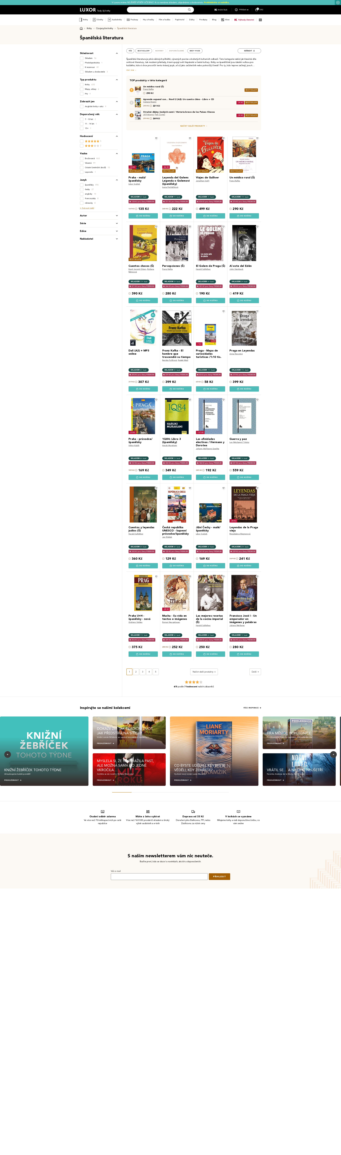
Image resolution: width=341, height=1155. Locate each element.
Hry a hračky (148, 20)
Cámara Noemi (149, 102)
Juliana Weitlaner (237, 625)
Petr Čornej (160, 114)
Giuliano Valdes (135, 622)
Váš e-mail (116, 871)
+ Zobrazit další (87, 208)
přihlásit (219, 876)
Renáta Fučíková (169, 360)
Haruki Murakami (169, 445)
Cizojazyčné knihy (104, 28)
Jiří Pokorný (148, 114)
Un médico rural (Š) (153, 86)
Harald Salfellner (203, 269)
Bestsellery (144, 51)
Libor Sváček (134, 184)
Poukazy (134, 20)
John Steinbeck (236, 269)
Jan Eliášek (167, 537)
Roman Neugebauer (171, 622)
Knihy (85, 20)
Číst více (130, 70)
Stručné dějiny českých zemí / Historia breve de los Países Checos (179, 112)
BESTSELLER (251, 90)
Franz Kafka (148, 89)
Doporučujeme (176, 51)
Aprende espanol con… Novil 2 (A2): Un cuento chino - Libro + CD (178, 99)
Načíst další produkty (192, 126)
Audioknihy (117, 20)
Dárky (191, 20)
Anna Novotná (236, 354)
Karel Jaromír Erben (137, 269)
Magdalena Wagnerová (240, 534)
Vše (130, 51)
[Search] (189, 9)
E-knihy (100, 20)
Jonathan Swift (202, 181)
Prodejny (203, 20)
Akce (227, 20)
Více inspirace (251, 708)
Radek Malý (183, 360)
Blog (214, 20)
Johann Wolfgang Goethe (207, 449)
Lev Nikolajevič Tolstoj (239, 442)
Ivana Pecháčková (170, 187)
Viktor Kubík (134, 445)
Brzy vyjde (195, 51)
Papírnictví (179, 20)
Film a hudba (164, 20)
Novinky (159, 51)
